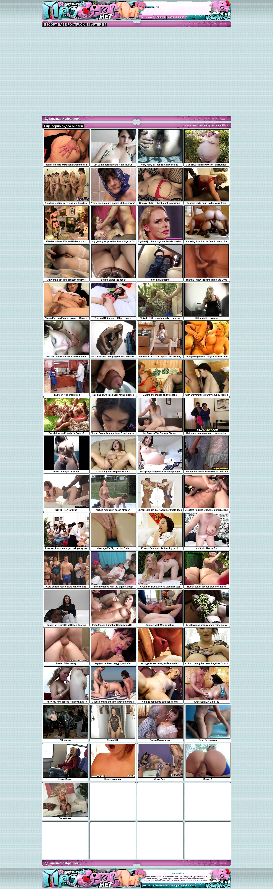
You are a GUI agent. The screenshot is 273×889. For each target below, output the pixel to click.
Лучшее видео (176, 17)
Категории (146, 17)
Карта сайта (178, 873)
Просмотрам (206, 125)
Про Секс (149, 7)
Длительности (222, 125)
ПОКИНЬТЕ (198, 881)
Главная (160, 17)
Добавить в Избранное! (62, 118)
